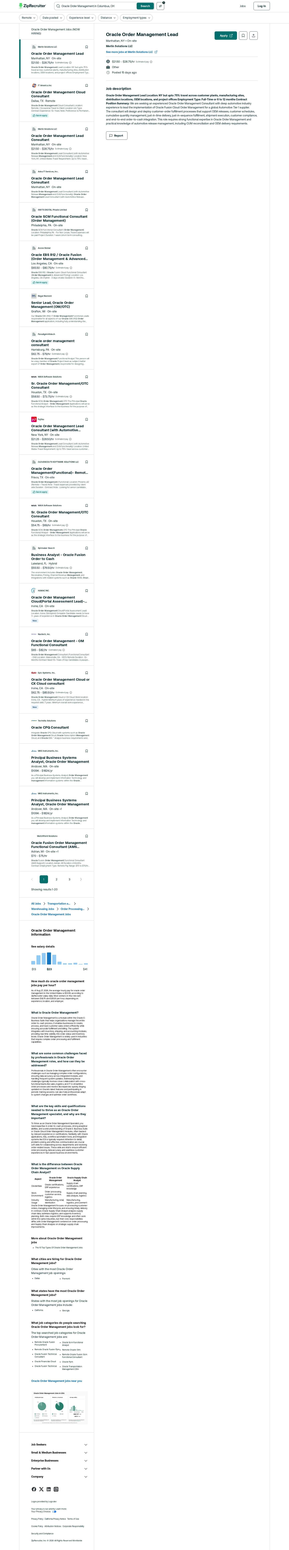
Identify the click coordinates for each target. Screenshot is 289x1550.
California (39, 1310)
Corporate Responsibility (73, 1526)
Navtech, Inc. (44, 634)
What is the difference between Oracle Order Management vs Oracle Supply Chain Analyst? (56, 1168)
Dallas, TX (37, 100)
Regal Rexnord (45, 296)
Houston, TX (38, 392)
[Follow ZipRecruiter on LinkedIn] (49, 1489)
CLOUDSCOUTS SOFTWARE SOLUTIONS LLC (58, 462)
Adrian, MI (37, 851)
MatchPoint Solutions (47, 836)
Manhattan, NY (40, 58)
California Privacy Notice (55, 1519)
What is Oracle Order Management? (54, 1012)
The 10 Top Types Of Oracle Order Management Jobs (59, 1247)
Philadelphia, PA (41, 225)
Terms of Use (73, 1519)
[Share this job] (253, 35)
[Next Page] (80, 879)
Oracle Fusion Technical (46, 1366)
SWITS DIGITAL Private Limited (52, 210)
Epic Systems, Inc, (46, 673)
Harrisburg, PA (40, 349)
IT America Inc (45, 85)
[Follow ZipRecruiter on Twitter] (41, 1489)
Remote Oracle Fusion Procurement (45, 1343)
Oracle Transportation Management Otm (72, 1367)
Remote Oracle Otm (71, 1350)
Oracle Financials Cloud (45, 1361)
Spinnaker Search (46, 548)
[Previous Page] (33, 879)
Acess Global (44, 248)
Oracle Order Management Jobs (51, 914)
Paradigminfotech (46, 334)
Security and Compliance (42, 1533)
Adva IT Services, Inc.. (48, 171)
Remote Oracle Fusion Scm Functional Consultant (74, 1355)
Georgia (65, 1310)
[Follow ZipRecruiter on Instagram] (56, 1489)
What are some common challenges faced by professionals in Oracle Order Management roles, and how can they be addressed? (59, 1059)
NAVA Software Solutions (50, 377)
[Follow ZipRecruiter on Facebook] (34, 1489)
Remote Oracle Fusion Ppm (47, 1349)
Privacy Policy (37, 1519)
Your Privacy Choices (41, 1511)
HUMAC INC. (44, 591)
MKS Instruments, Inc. (48, 751)
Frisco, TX (37, 477)
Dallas (37, 1278)
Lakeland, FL (39, 563)
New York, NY (39, 434)
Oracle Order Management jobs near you (56, 1380)
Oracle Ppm (67, 1362)
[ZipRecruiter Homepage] (32, 6)
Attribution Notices (52, 1526)
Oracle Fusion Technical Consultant (46, 1355)
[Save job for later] (86, 47)
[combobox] (98, 6)
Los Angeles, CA (41, 263)
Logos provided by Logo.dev (44, 1501)
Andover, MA (39, 766)
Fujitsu (41, 419)
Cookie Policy (37, 1526)
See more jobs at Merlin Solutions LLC (129, 51)
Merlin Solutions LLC (47, 47)
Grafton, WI (38, 311)
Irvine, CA (37, 606)
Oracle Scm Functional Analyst (72, 1343)
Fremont (66, 1279)
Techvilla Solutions (47, 721)
